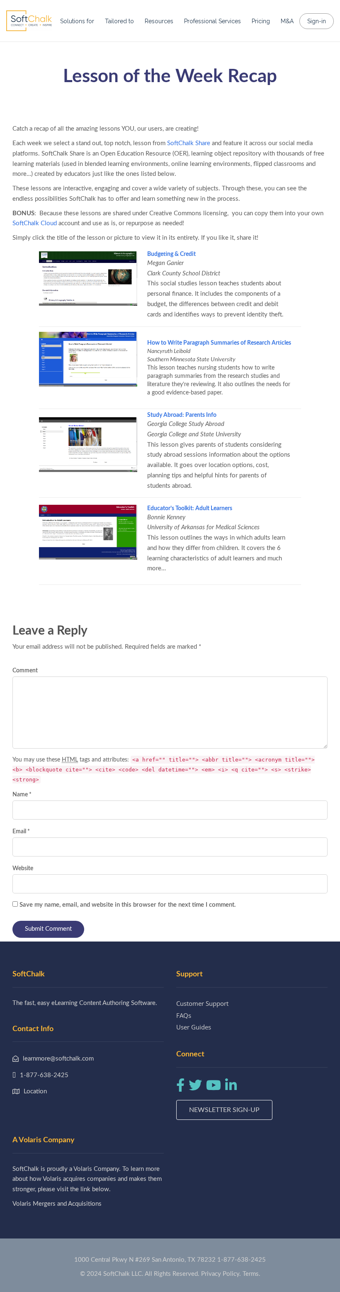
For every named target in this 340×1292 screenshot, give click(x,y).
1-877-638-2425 (241, 1260)
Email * (21, 832)
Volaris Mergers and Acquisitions (57, 1204)
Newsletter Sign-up (224, 1110)
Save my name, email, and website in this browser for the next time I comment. (127, 905)
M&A (287, 21)
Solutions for (77, 21)
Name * (22, 795)
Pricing (261, 21)
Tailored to (119, 21)
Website (22, 868)
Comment (25, 671)
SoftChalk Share (188, 143)
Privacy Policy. (221, 1274)
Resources (159, 21)
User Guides (193, 1027)
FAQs (183, 1015)
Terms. (251, 1274)
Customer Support (202, 1003)
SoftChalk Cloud (34, 223)
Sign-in (316, 21)
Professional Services (212, 21)
